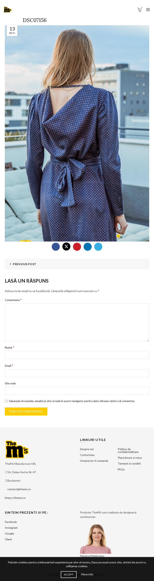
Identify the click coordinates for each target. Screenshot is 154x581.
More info (87, 574)
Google (9, 533)
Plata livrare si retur (130, 457)
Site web (10, 383)
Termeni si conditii (129, 463)
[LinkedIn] (88, 247)
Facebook (11, 521)
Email (9, 365)
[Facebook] (56, 247)
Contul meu (87, 455)
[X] (66, 247)
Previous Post (24, 264)
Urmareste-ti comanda (94, 460)
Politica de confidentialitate (128, 450)
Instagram (11, 527)
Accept (68, 574)
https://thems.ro (15, 497)
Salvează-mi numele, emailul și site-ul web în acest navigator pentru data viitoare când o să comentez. (72, 401)
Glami (8, 539)
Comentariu (13, 300)
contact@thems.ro (19, 489)
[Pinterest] (77, 247)
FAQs (121, 469)
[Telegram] (98, 247)
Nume (9, 347)
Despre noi (87, 449)
